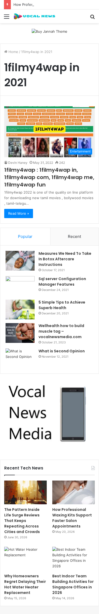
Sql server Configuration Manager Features (62, 281)
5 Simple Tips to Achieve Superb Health (62, 305)
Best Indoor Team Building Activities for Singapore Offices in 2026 (73, 584)
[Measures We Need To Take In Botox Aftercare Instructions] (20, 261)
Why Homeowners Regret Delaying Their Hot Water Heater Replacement (25, 584)
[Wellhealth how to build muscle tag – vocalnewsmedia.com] (20, 333)
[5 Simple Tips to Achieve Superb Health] (20, 309)
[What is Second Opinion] (20, 358)
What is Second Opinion (62, 351)
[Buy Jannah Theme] (49, 31)
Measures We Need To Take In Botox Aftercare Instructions (65, 259)
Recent (74, 236)
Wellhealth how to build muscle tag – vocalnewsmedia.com (61, 331)
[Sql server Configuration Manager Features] (20, 286)
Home (12, 52)
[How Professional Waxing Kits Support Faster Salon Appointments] (73, 493)
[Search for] (92, 18)
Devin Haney (17, 163)
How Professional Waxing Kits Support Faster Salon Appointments (72, 518)
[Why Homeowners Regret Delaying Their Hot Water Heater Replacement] (25, 559)
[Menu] (6, 18)
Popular (25, 236)
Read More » (18, 213)
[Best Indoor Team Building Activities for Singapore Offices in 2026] (73, 559)
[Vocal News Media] (34, 16)
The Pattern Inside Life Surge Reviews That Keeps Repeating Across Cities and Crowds (22, 520)
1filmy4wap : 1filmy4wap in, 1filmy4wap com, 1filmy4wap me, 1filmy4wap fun (49, 177)
